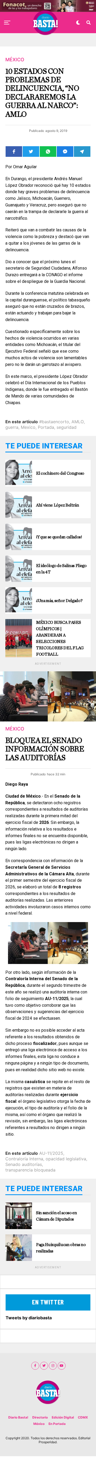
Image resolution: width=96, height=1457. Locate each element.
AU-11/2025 (51, 1153)
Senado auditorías (23, 1164)
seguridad (67, 427)
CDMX (83, 1417)
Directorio (40, 1417)
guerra (11, 427)
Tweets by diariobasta (29, 1317)
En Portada (57, 1424)
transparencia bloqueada (30, 1170)
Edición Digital (63, 1417)
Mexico (28, 427)
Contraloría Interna (24, 1159)
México (39, 1424)
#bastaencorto (54, 422)
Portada (46, 427)
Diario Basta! (18, 1417)
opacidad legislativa (66, 1159)
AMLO (77, 422)
